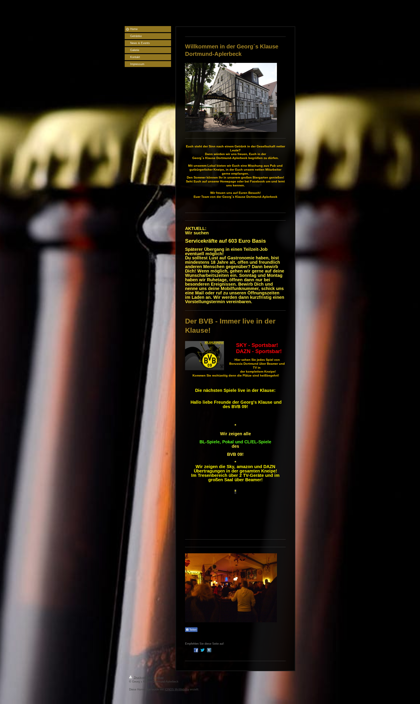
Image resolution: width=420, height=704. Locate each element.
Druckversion (142, 677)
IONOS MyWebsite (177, 689)
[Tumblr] (209, 650)
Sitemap (158, 677)
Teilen (193, 629)
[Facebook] (196, 650)
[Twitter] (202, 650)
